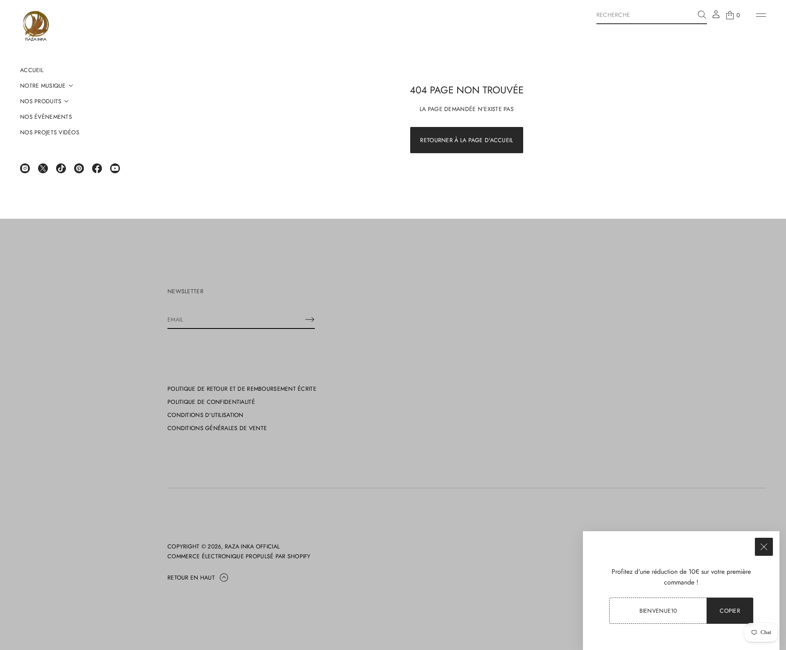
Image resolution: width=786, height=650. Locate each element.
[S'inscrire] (310, 319)
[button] (651, 15)
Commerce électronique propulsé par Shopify (239, 556)
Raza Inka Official (252, 546)
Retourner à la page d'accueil (466, 140)
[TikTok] (61, 168)
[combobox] (645, 14)
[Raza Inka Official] (36, 26)
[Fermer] (764, 547)
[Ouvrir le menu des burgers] (761, 15)
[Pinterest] (79, 168)
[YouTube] (115, 168)
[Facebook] (97, 168)
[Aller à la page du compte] (716, 17)
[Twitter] (43, 168)
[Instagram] (25, 168)
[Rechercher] (702, 15)
